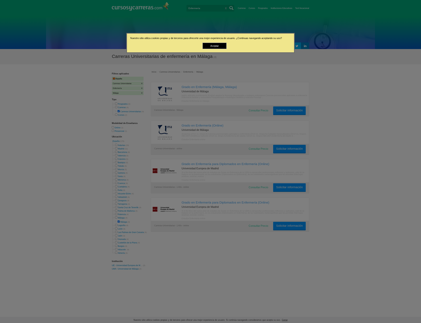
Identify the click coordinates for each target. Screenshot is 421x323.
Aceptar (214, 45)
